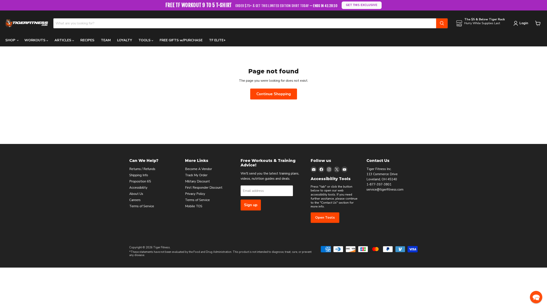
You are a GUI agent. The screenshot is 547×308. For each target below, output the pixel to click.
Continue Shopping (273, 93)
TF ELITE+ (217, 40)
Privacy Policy (195, 194)
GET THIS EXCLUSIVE (362, 5)
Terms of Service (141, 206)
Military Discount (197, 181)
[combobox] (244, 23)
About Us (136, 194)
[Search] (442, 23)
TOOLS (144, 40)
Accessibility (138, 187)
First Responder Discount (203, 187)
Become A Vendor (198, 169)
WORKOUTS (35, 40)
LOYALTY (124, 40)
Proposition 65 (140, 181)
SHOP (10, 40)
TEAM (106, 40)
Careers (135, 200)
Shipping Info (138, 175)
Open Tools (325, 217)
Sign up (250, 204)
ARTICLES (63, 40)
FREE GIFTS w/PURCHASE (181, 40)
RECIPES (87, 40)
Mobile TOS (193, 206)
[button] (536, 297)
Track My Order (196, 175)
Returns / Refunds (142, 169)
